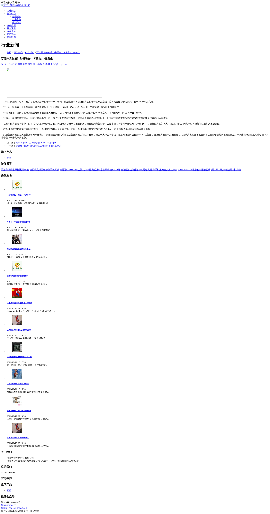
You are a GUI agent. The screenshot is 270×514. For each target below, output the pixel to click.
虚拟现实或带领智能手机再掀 (44, 169)
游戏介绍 (11, 25)
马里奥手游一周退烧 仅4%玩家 (19, 303)
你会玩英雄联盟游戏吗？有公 (19, 249)
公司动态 (16, 16)
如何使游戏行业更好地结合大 (135, 169)
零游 (9, 158)
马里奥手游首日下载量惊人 (18, 438)
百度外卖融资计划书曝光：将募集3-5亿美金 (58, 52)
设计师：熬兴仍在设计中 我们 (226, 169)
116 (65, 64)
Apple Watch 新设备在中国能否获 (194, 169)
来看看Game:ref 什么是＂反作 (74, 169)
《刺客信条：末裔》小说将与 (19, 195)
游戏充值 (11, 31)
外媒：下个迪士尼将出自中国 (19, 222)
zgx (61, 64)
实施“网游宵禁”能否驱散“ (17, 276)
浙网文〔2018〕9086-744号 (14, 508)
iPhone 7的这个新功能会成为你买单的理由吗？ (39, 146)
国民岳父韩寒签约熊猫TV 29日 (104, 169)
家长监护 (11, 34)
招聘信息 (16, 22)
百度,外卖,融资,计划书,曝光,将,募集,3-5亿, (38, 64)
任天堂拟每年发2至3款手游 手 (19, 330)
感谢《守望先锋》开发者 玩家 (19, 411)
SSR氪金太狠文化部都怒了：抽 (19, 357)
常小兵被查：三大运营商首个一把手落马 (36, 143)
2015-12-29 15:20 (9, 64)
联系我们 (11, 37)
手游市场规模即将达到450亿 (15, 169)
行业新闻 (16, 19)
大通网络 (11, 10)
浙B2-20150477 (8, 505)
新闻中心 (11, 13)
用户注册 (11, 28)
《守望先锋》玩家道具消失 (18, 384)
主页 (9, 52)
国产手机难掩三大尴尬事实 (163, 169)
